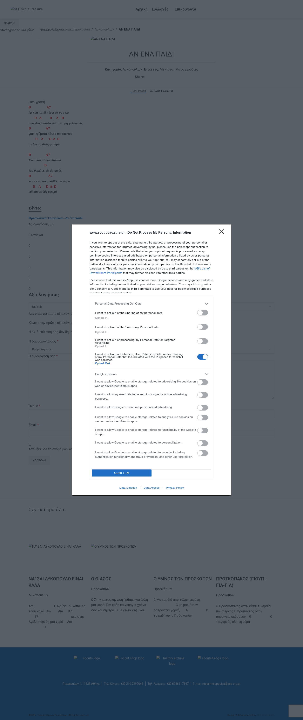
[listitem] (151, 303)
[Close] (223, 233)
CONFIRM (121, 472)
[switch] (202, 312)
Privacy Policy (175, 487)
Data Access (151, 487)
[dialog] (151, 360)
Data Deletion (128, 487)
